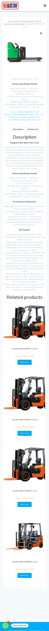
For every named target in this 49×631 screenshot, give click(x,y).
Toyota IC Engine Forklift (24, 356)
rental (23, 120)
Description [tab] (18, 129)
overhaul (31, 117)
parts (37, 117)
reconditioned (14, 120)
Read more (24, 362)
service (34, 120)
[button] (41, 33)
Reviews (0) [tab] (33, 129)
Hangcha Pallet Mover (17, 24)
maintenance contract (18, 117)
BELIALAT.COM (10, 114)
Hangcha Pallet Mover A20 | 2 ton (30, 114)
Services (17, 21)
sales (28, 120)
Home (10, 21)
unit (39, 120)
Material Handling (27, 21)
